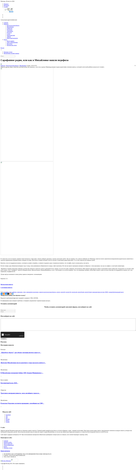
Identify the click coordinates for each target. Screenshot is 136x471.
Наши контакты (5, 451)
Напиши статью (8, 52)
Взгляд (2, 48)
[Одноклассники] (4, 294)
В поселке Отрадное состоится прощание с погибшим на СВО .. (22, 403)
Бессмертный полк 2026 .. (9, 383)
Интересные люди (12, 45)
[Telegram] (13, 294)
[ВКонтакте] (2, 294)
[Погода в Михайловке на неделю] (8, 11)
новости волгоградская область (47, 292)
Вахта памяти (10, 41)
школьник (20, 292)
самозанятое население (32, 292)
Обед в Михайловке (12, 42)
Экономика (10, 31)
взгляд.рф (74, 292)
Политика (9, 29)
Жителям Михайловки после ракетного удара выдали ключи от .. (23, 363)
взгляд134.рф (88, 292)
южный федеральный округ (116, 292)
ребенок (14, 292)
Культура (9, 32)
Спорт (8, 34)
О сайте (6, 6)
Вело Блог (9, 44)
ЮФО (106, 292)
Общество (9, 28)
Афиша (9, 36)
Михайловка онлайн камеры (11, 53)
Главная (6, 22)
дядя (24, 292)
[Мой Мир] (6, 294)
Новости (6, 24)
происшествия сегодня (98, 292)
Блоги (5, 39)
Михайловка (10, 27)
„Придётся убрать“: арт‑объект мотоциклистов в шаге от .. (21, 352)
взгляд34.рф (81, 292)
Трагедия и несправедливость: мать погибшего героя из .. (20, 393)
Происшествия (11, 35)
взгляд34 (63, 292)
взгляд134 (68, 292)
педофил (6, 292)
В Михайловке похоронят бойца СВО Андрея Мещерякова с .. (22, 373)
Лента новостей (8, 443)
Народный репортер (12, 38)
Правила (6, 4)
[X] (8, 294)
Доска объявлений (9, 445)
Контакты (6, 5)
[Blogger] (10, 294)
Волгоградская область (13, 25)
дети (10, 292)
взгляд (58, 292)
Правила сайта (8, 442)
